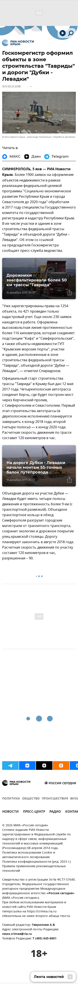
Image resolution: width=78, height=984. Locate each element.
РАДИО (55, 812)
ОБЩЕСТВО (31, 798)
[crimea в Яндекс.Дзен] (44, 765)
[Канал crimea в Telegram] (10, 765)
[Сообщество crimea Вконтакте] (27, 765)
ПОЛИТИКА (11, 798)
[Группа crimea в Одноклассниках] (61, 765)
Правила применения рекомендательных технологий (34, 868)
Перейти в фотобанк (64, 137)
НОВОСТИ (10, 812)
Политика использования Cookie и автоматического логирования (28, 855)
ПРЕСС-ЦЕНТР (34, 812)
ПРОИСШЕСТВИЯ (55, 798)
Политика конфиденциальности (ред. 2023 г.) (36, 861)
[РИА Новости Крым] (18, 43)
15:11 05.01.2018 (11, 86)
